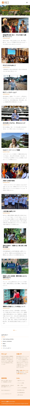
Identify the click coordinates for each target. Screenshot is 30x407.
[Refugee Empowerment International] (7, 2)
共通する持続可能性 (9, 180)
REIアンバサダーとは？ (10, 92)
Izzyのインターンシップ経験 (11, 150)
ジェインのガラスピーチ (6, 393)
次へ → (15, 330)
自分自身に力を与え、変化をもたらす (14, 123)
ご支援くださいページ (23, 370)
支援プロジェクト (21, 380)
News (4, 343)
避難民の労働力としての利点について (14, 306)
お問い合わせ (20, 394)
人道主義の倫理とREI (9, 211)
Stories (4, 345)
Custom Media (12, 401)
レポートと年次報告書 (22, 387)
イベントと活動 (20, 383)
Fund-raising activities (8, 339)
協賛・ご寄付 (20, 385)
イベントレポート (7, 348)
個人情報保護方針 (21, 392)
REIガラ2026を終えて (9, 65)
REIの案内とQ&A (20, 390)
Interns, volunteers (7, 341)
